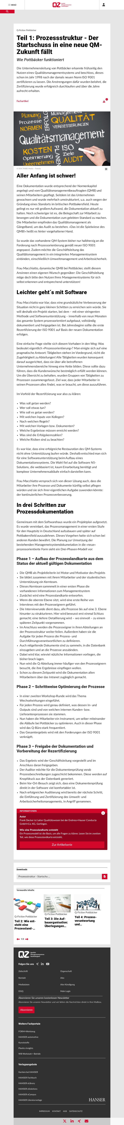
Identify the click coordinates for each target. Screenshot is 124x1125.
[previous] (18, 939)
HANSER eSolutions (27, 1089)
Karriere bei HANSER (28, 1072)
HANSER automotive (28, 1037)
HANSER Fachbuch (27, 1078)
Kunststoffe (23, 1043)
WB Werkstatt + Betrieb (29, 1054)
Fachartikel (22, 101)
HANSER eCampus (27, 1095)
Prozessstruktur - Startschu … (34, 876)
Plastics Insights (25, 1048)
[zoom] (106, 169)
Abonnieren (26, 1010)
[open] (104, 101)
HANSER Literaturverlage (30, 1100)
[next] (26, 939)
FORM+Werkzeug (26, 1031)
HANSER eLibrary (26, 1083)
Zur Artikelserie (62, 844)
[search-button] (7, 11)
